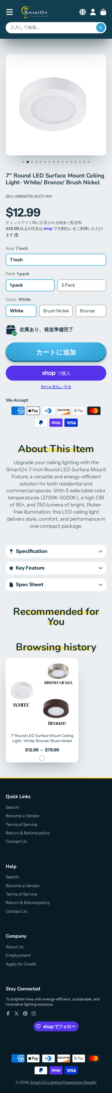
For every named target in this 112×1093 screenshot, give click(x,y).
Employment (18, 955)
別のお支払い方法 (56, 386)
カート (103, 12)
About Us (14, 946)
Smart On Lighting (45, 1082)
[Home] (34, 12)
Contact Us (16, 841)
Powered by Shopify (79, 1082)
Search (12, 807)
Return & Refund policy (28, 833)
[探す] (100, 27)
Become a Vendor (23, 815)
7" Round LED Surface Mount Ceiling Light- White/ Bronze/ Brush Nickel (42, 710)
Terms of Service (22, 824)
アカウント (93, 12)
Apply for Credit (21, 964)
